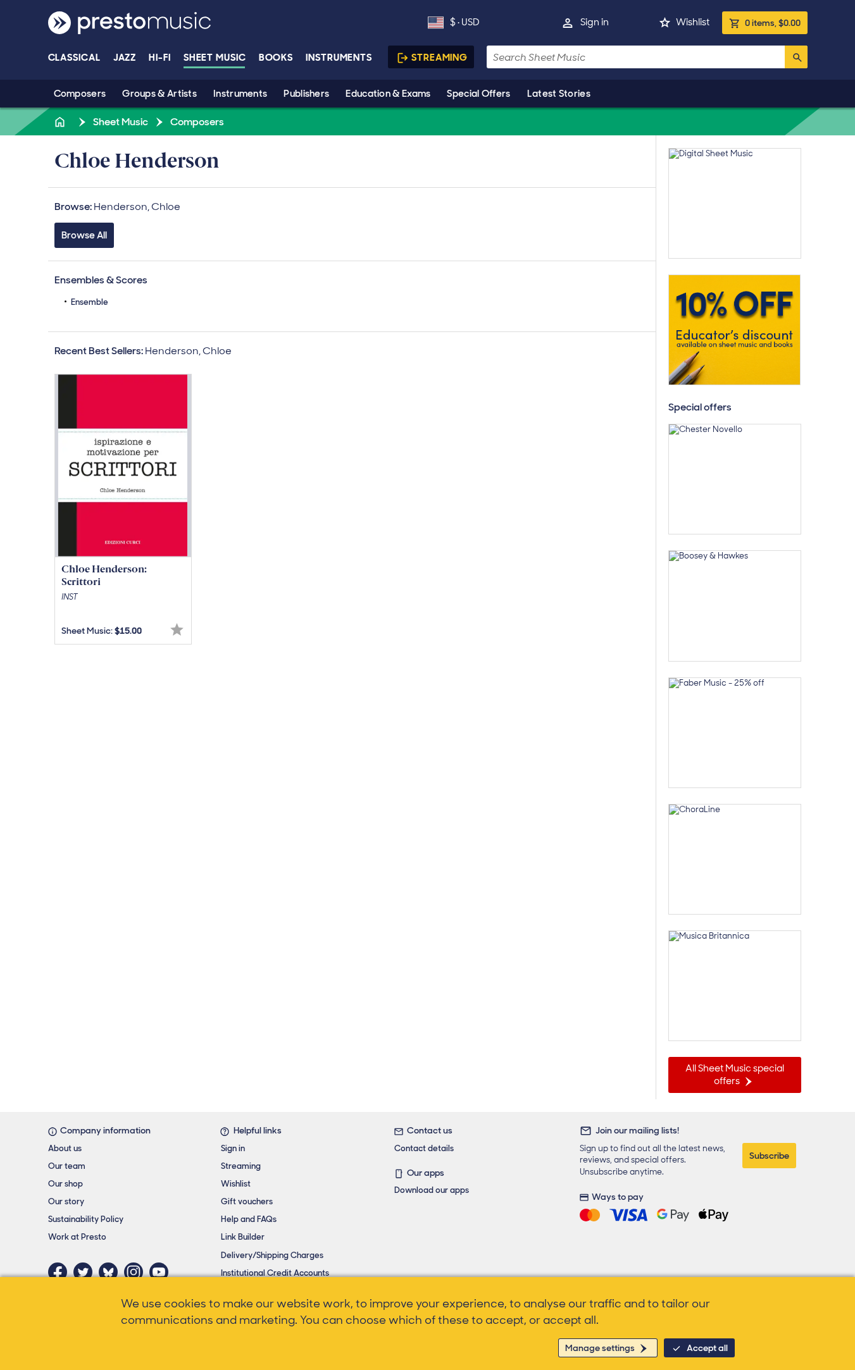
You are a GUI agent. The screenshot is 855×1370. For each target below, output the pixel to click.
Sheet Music (215, 57)
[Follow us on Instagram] (136, 1271)
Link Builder (243, 1236)
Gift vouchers (247, 1201)
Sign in (594, 22)
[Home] (61, 121)
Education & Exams (388, 93)
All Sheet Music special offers (734, 1074)
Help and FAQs (249, 1219)
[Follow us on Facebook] (60, 1271)
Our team (66, 1166)
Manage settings (600, 1348)
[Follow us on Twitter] (86, 1271)
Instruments (240, 93)
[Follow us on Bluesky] (111, 1271)
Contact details (424, 1148)
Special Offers (478, 93)
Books (276, 57)
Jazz (125, 57)
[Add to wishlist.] (177, 630)
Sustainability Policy (85, 1219)
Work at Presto (77, 1236)
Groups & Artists (159, 93)
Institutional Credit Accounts (275, 1273)
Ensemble (89, 302)
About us (65, 1148)
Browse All (84, 235)
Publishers (306, 93)
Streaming (439, 57)
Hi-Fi (160, 57)
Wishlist (692, 22)
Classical (74, 57)
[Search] (796, 57)
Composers (80, 93)
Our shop (65, 1183)
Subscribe (769, 1155)
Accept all (707, 1348)
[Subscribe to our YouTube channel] (162, 1271)
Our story (66, 1201)
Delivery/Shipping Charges (272, 1255)
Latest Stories (558, 93)
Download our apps (431, 1190)
